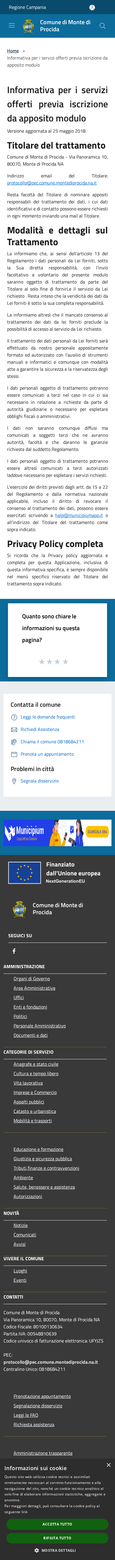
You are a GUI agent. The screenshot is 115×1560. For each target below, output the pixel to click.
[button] (57, 1550)
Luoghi (20, 1270)
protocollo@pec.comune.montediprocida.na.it (52, 182)
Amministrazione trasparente (43, 1453)
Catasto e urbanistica (35, 1111)
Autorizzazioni (28, 1196)
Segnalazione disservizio (38, 1405)
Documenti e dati (31, 1035)
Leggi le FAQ (26, 1415)
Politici (20, 1016)
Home (13, 50)
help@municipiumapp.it (79, 515)
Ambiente (23, 1177)
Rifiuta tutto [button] (57, 1538)
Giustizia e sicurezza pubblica (43, 1158)
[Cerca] (102, 25)
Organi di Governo (32, 978)
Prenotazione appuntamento (42, 1396)
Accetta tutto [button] (57, 1524)
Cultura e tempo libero (36, 1073)
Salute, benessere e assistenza (44, 1186)
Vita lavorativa (28, 1082)
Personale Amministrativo (40, 1025)
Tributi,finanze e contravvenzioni (46, 1168)
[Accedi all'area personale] (92, 7)
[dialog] (57, 1509)
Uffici (19, 997)
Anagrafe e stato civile (36, 1064)
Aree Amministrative (34, 987)
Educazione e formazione (38, 1149)
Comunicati (25, 1234)
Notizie (21, 1225)
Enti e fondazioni (30, 1006)
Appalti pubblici (29, 1101)
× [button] (108, 1465)
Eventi (20, 1280)
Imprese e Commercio (35, 1092)
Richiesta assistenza (34, 1424)
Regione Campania (27, 7)
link (24, 1511)
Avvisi (20, 1244)
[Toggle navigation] (11, 25)
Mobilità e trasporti (33, 1120)
